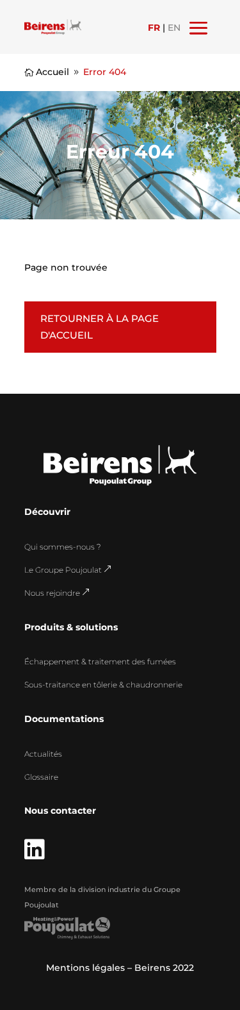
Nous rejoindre (57, 593)
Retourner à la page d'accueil (99, 326)
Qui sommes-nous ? (62, 546)
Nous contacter (60, 810)
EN (174, 27)
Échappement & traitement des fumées (100, 661)
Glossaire (41, 777)
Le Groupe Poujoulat (68, 570)
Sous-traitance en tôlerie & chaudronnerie (103, 684)
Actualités (43, 754)
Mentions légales (85, 967)
